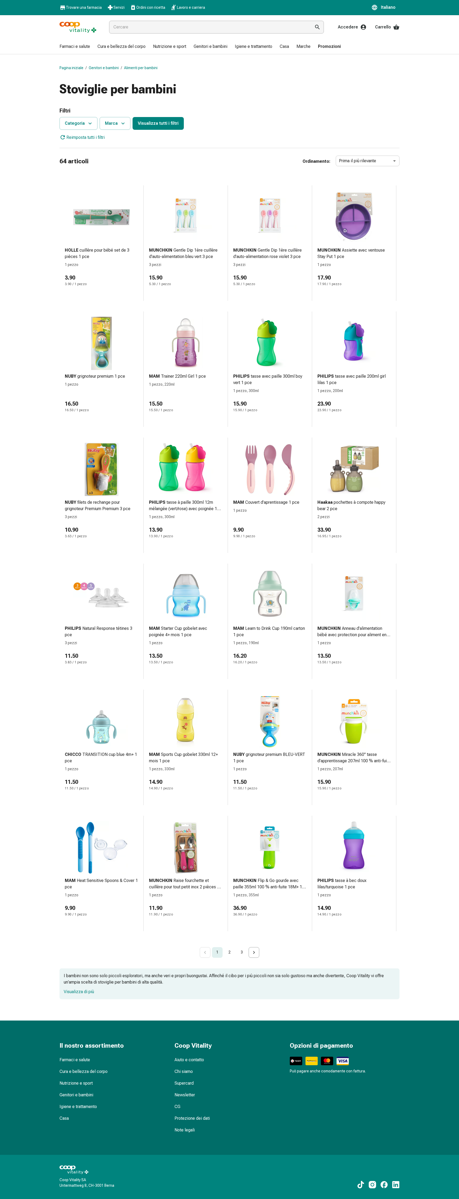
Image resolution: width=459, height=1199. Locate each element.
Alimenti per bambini (141, 68)
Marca (111, 123)
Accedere (348, 27)
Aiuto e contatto (189, 1059)
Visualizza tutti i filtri (158, 123)
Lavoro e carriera (191, 7)
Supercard (184, 1083)
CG (177, 1106)
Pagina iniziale (71, 68)
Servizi (119, 7)
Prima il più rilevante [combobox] (357, 160)
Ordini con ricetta (150, 7)
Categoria (75, 123)
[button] (385, 7)
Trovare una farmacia (84, 7)
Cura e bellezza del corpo (84, 1071)
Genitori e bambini (104, 68)
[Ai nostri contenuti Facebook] (384, 1184)
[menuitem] (75, 46)
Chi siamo (184, 1071)
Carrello (383, 27)
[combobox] (209, 27)
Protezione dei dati (192, 1118)
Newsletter (185, 1094)
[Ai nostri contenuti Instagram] (372, 1184)
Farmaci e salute (75, 1059)
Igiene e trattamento (78, 1106)
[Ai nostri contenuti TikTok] (360, 1184)
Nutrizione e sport (76, 1083)
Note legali (185, 1130)
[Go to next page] (254, 952)
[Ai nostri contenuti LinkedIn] (396, 1184)
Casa (64, 1118)
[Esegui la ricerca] (317, 27)
